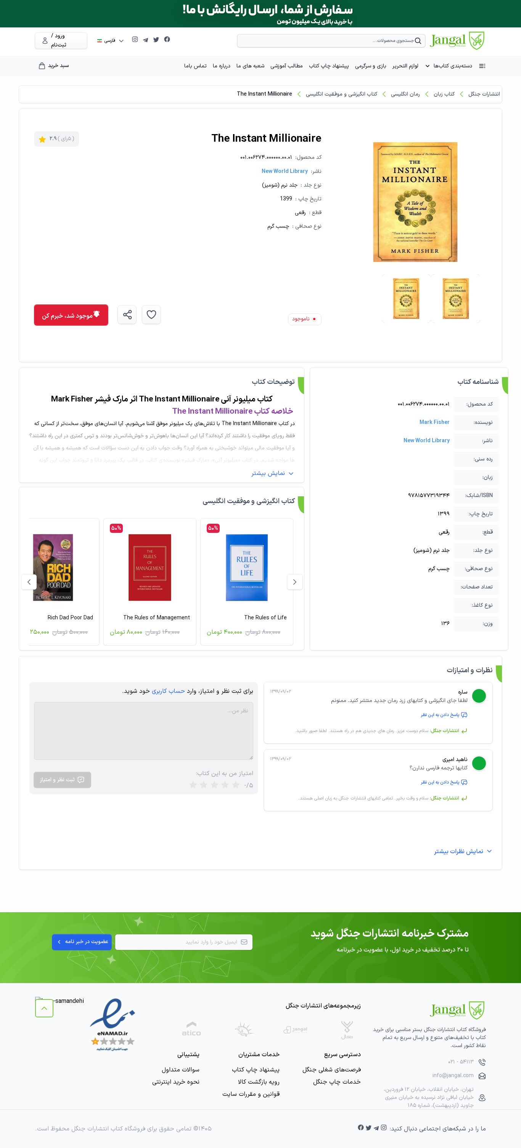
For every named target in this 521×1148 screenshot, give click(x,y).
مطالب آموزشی (286, 66)
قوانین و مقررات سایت (251, 1094)
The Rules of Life (265, 618)
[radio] (193, 785)
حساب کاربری (168, 691)
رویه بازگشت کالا (259, 1082)
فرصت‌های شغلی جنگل (331, 1069)
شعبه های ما (250, 66)
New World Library (285, 172)
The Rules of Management (156, 618)
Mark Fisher (435, 423)
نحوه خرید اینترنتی (175, 1082)
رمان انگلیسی (405, 94)
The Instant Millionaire (264, 94)
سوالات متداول (180, 1069)
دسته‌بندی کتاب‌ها (453, 66)
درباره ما (221, 66)
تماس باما (195, 66)
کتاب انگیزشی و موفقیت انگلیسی (341, 94)
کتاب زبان (444, 94)
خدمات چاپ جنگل (337, 1082)
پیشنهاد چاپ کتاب (329, 66)
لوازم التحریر (405, 66)
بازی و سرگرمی (370, 66)
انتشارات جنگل (484, 94)
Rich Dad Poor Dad (70, 618)
